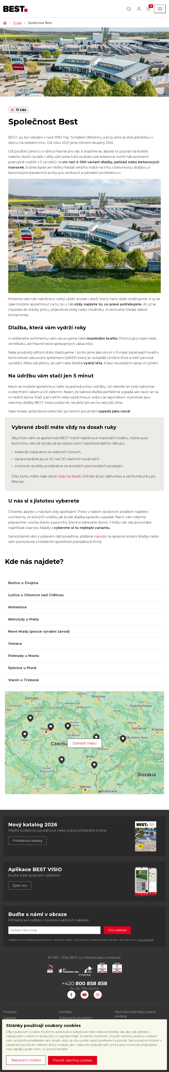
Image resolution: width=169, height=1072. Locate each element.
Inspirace (9, 1018)
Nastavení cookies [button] (26, 1060)
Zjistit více (20, 885)
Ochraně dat (146, 939)
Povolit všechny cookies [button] (72, 1060)
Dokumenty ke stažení (75, 1018)
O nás (17, 23)
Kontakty (65, 1012)
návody (100, 536)
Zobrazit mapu (84, 743)
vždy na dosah (69, 476)
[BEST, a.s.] (71, 995)
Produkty (10, 1012)
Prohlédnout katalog (27, 841)
